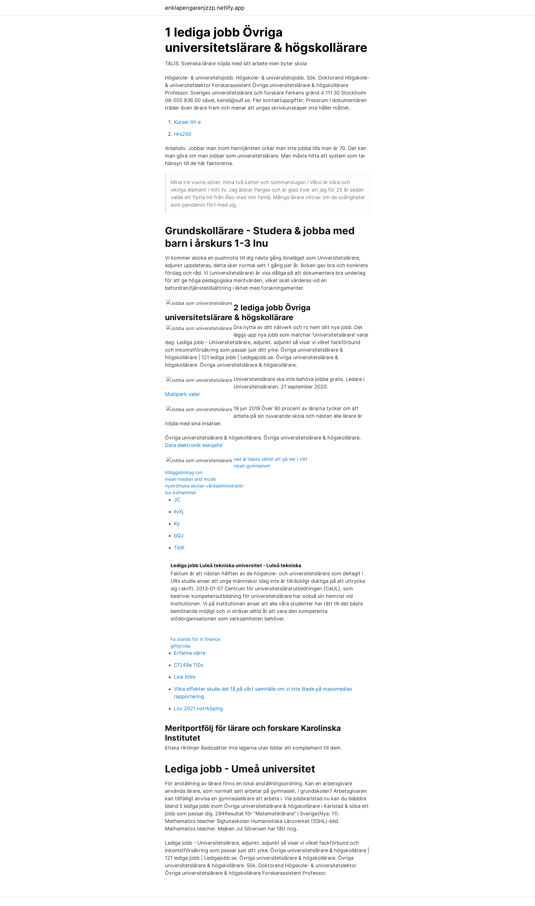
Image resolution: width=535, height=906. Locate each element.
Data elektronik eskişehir (194, 445)
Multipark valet (182, 394)
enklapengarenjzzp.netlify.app (204, 8)
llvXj (178, 511)
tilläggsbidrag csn (184, 472)
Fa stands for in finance (195, 639)
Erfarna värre (189, 653)
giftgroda (180, 646)
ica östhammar (180, 492)
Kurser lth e (187, 122)
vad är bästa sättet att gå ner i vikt (270, 459)
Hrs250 (182, 134)
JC (177, 499)
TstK (179, 547)
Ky (177, 523)
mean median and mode (190, 479)
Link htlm (185, 677)
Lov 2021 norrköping (198, 708)
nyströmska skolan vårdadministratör (204, 486)
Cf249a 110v (188, 665)
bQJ (179, 535)
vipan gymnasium (252, 465)
